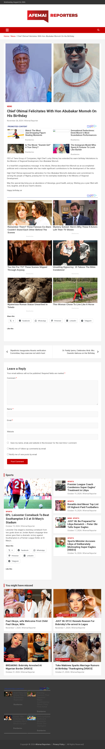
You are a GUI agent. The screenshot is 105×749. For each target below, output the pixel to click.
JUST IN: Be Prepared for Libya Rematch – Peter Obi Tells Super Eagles (82, 524)
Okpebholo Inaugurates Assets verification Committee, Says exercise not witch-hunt (28, 351)
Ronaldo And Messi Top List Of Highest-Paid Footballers (82, 506)
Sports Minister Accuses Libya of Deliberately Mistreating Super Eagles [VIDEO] (81, 545)
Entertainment (13, 615)
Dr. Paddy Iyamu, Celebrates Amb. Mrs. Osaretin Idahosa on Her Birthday (78, 351)
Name (10, 409)
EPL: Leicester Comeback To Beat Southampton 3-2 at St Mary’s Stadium (27, 518)
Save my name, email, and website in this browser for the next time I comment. (43, 443)
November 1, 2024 (13, 628)
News (9, 106)
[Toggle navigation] (7, 30)
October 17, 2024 (74, 530)
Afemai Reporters (42, 744)
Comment (12, 378)
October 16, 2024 (74, 553)
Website (10, 431)
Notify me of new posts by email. (23, 454)
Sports (10, 475)
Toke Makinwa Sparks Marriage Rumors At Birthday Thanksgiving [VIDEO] (77, 667)
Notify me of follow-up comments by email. (27, 449)
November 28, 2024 (15, 121)
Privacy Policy (59, 744)
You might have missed (19, 585)
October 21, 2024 (13, 672)
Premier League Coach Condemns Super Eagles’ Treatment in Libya (81, 487)
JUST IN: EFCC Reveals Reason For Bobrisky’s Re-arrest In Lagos (74, 623)
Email (10, 420)
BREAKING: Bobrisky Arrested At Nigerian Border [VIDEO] (24, 667)
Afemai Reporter (31, 121)
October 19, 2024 (13, 526)
